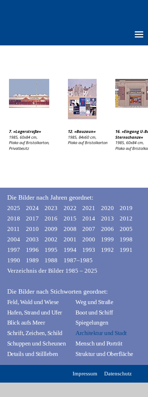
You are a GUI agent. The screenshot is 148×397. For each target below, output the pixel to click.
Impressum (85, 373)
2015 (70, 218)
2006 (107, 229)
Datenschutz (118, 373)
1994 (70, 249)
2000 (88, 239)
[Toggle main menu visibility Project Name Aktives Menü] (139, 33)
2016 (51, 218)
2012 (126, 218)
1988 (51, 260)
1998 (126, 239)
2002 (51, 239)
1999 (107, 239)
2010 (32, 229)
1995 (51, 249)
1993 (88, 249)
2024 (32, 208)
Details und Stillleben (32, 354)
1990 (13, 260)
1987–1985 (71, 260)
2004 (13, 239)
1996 (32, 249)
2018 (13, 218)
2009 (51, 229)
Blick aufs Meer (26, 322)
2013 (107, 218)
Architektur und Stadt (100, 333)
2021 (88, 208)
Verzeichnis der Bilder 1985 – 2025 (52, 270)
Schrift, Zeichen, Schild (35, 333)
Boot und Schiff (94, 312)
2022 (70, 208)
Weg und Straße (94, 302)
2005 (126, 229)
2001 (70, 239)
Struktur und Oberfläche (104, 354)
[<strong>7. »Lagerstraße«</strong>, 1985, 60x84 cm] (38, 93)
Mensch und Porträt (98, 343)
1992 (107, 249)
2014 (88, 218)
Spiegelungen (91, 322)
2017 (32, 218)
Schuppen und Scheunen (36, 343)
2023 (51, 208)
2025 (13, 208)
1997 (13, 249)
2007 (88, 229)
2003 (32, 239)
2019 (126, 208)
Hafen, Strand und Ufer (34, 312)
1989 (32, 260)
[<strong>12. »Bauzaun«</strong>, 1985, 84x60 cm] (91, 99)
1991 (126, 249)
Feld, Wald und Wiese (33, 302)
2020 (107, 208)
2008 (70, 229)
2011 (13, 229)
